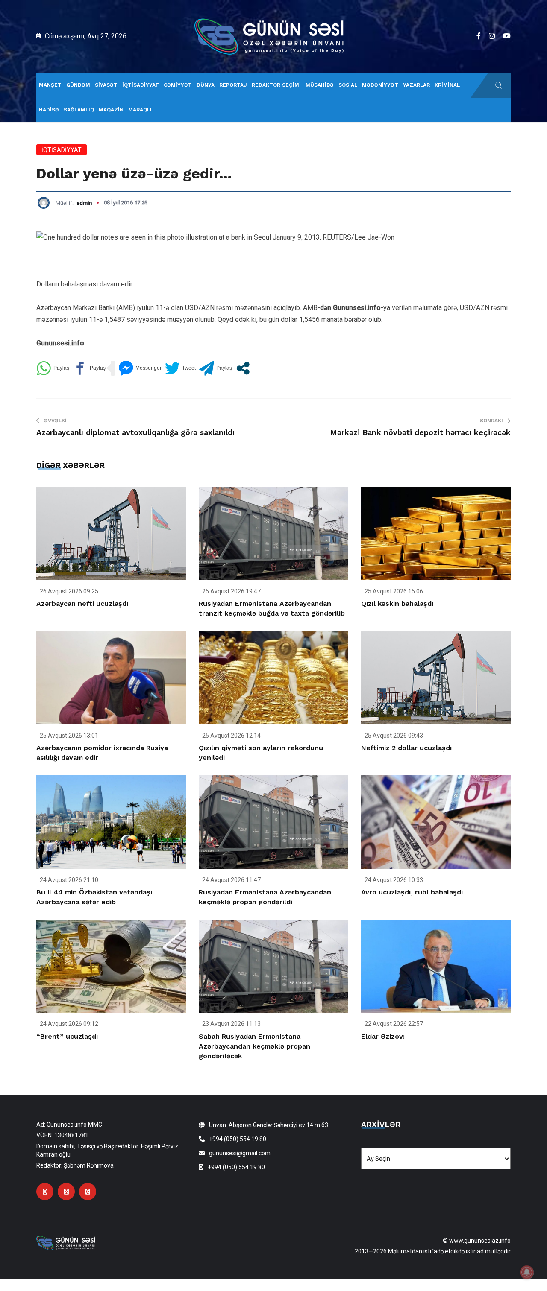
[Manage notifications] (527, 1272)
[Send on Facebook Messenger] (140, 368)
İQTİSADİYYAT (140, 85)
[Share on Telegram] (215, 368)
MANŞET (50, 85)
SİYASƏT (106, 85)
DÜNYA (206, 85)
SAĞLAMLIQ (79, 110)
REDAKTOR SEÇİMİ (276, 85)
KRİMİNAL (447, 85)
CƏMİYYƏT (178, 85)
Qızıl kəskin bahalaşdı (397, 603)
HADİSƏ (49, 110)
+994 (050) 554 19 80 (237, 1139)
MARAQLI (140, 110)
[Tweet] (180, 368)
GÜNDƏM (78, 85)
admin (84, 203)
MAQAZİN (111, 110)
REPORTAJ (233, 85)
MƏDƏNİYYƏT (380, 85)
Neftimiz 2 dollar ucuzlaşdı (406, 748)
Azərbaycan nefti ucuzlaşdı (82, 603)
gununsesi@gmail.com (240, 1153)
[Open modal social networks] (242, 368)
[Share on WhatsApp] (52, 368)
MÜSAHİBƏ (320, 85)
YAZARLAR (416, 85)
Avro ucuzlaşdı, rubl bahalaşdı (412, 892)
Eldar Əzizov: (383, 1036)
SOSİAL (347, 85)
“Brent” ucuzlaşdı (67, 1036)
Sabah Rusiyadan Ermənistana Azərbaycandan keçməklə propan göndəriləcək (254, 1046)
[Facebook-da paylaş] (89, 368)
